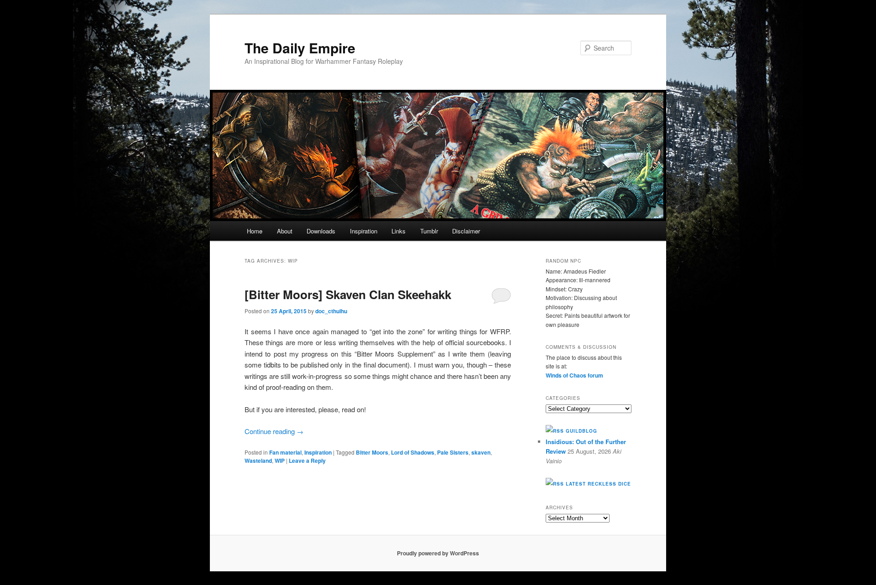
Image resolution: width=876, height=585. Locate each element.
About (284, 231)
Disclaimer (466, 231)
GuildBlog (581, 431)
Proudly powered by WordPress (438, 553)
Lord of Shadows (412, 452)
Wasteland (258, 460)
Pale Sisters (453, 452)
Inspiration (363, 231)
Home (254, 231)
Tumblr (429, 231)
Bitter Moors (372, 452)
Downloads (321, 231)
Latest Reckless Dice (598, 484)
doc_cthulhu (331, 311)
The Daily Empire (300, 47)
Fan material (285, 452)
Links (398, 231)
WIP (280, 460)
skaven (480, 452)
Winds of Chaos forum (574, 375)
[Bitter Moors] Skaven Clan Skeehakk (348, 294)
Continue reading (274, 431)
